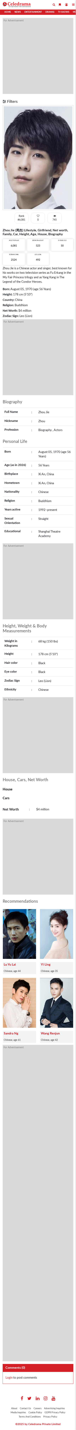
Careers (38, 1408)
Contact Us (25, 1408)
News (17, 12)
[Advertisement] (38, 56)
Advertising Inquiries (54, 1408)
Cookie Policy (35, 1412)
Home (7, 12)
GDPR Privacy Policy (55, 1412)
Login (9, 1377)
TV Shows (63, 12)
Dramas (49, 12)
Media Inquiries (18, 1412)
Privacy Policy (50, 1417)
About (14, 1408)
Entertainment (33, 12)
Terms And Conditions (30, 1417)
